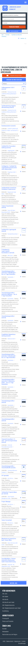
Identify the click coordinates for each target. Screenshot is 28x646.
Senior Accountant (7, 520)
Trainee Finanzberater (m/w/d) (7, 206)
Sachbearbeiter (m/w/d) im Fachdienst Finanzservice (9, 188)
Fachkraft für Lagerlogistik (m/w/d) (9, 230)
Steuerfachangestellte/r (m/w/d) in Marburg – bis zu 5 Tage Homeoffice (9, 294)
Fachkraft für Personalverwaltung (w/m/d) (9, 147)
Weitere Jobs (13, 583)
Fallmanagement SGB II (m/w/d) (8, 88)
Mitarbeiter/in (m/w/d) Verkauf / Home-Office (9, 539)
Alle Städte (5, 596)
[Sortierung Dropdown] (24, 83)
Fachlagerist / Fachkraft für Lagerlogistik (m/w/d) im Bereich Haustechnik (9, 167)
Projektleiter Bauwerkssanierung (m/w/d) (9, 335)
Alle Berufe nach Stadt (8, 602)
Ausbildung (5, 611)
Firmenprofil (5, 618)
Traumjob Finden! (14, 27)
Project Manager (6, 501)
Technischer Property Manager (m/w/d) (9, 493)
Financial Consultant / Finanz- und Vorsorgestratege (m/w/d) (9, 440)
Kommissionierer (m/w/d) (8, 126)
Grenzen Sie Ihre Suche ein (14, 80)
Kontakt (4, 629)
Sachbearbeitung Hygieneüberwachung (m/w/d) (9, 106)
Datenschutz (9, 641)
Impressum (17, 641)
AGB (4, 641)
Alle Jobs (4, 594)
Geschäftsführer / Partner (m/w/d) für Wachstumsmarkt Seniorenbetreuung (9, 560)
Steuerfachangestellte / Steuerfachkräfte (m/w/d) (8, 467)
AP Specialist (5, 475)
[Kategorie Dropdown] (24, 15)
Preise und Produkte (7, 621)
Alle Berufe (5, 599)
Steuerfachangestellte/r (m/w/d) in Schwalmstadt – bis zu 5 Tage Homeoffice (9, 355)
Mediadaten (5, 631)
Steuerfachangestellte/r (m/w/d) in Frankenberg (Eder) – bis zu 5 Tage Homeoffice (8, 382)
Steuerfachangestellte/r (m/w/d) (8, 317)
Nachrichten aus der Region (9, 634)
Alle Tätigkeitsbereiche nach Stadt (11, 608)
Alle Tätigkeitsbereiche (8, 605)
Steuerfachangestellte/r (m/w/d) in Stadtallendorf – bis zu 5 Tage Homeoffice (9, 272)
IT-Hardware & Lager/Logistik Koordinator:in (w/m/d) (8, 251)
